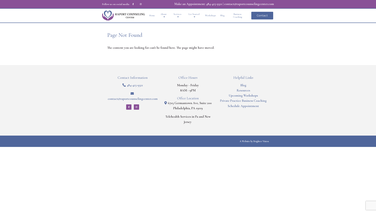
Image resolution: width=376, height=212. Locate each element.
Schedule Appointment (243, 106)
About (164, 14)
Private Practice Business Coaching (243, 101)
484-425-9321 (214, 4)
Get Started (193, 14)
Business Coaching (237, 15)
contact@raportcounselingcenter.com (249, 4)
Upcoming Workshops (243, 95)
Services (177, 14)
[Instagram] (140, 4)
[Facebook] (133, 4)
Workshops (210, 15)
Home (152, 15)
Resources (243, 90)
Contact (262, 15)
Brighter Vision (261, 141)
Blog (222, 15)
